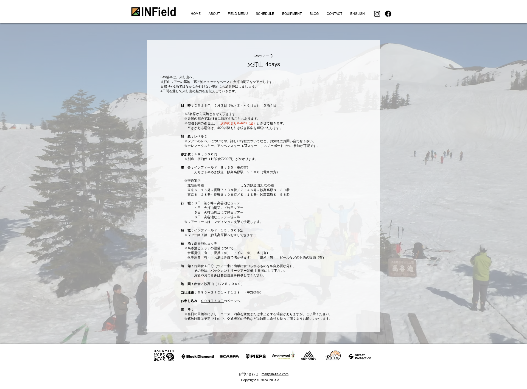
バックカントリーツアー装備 (232, 271)
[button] (238, 14)
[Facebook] (388, 14)
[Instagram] (377, 14)
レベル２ (200, 136)
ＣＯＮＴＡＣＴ (212, 301)
